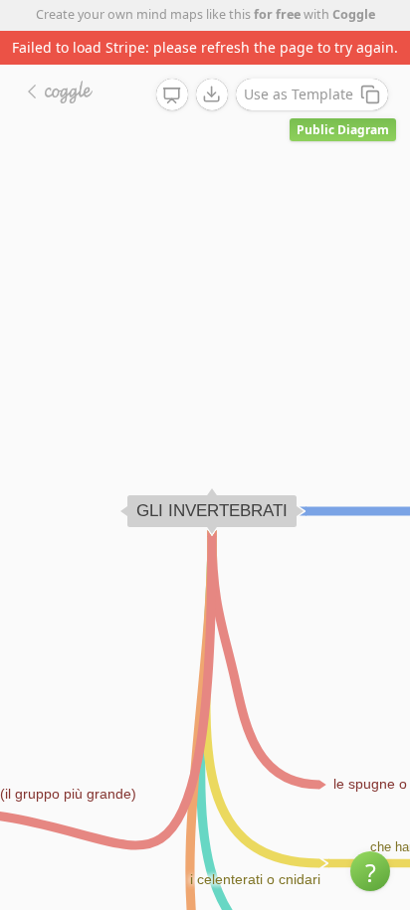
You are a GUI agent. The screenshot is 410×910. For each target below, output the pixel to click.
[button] (370, 871)
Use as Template (298, 94)
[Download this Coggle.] (212, 94)
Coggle (353, 14)
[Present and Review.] (172, 95)
